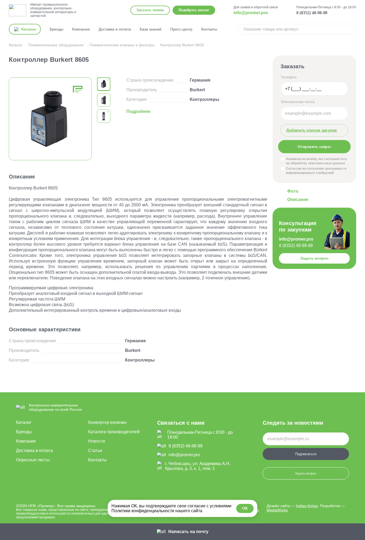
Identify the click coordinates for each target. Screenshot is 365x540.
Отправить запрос (314, 146)
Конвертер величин (107, 422)
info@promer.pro (251, 12)
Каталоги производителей (113, 431)
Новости (96, 441)
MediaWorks (277, 510)
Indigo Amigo (307, 506)
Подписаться (305, 454)
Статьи (95, 450)
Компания (81, 29)
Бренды (56, 29)
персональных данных (326, 163)
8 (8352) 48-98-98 (311, 12)
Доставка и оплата (115, 29)
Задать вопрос (314, 258)
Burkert (197, 90)
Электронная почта (297, 102)
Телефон (289, 77)
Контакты (209, 29)
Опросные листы (33, 460)
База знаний (150, 29)
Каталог (24, 422)
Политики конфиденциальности (142, 510)
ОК (245, 508)
